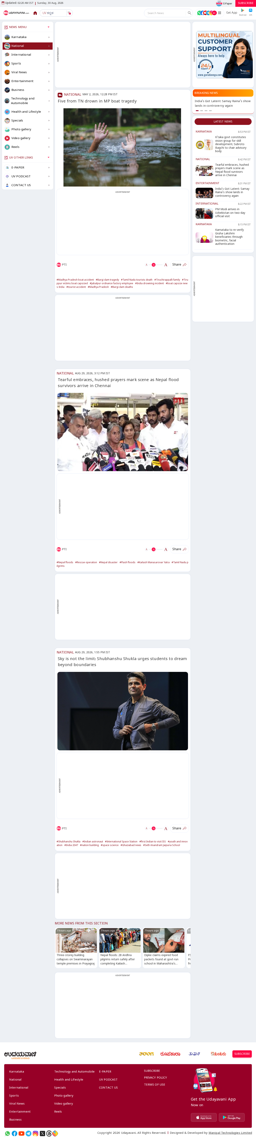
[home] (17, 13)
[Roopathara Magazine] (170, 1054)
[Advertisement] (124, 55)
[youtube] (21, 1133)
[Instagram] (35, 1133)
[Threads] (49, 1133)
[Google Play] (232, 1117)
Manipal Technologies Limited (230, 1133)
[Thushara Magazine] (194, 1054)
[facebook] (14, 1133)
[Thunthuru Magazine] (218, 1054)
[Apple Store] (204, 1117)
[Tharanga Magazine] (146, 1054)
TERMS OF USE (154, 1085)
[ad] (224, 54)
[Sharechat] (55, 1133)
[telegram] (28, 1133)
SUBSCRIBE (245, 4)
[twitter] (42, 1133)
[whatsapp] (7, 1133)
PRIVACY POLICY (155, 1078)
